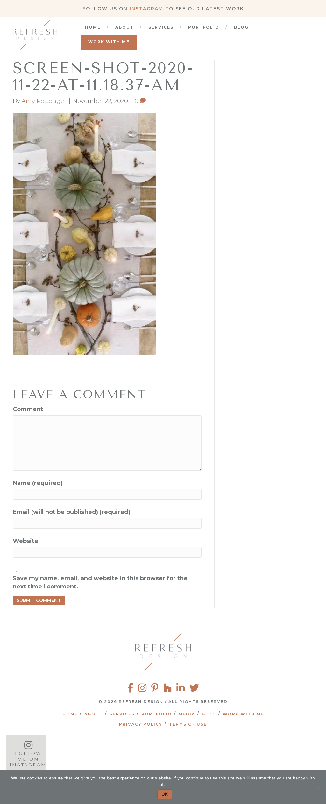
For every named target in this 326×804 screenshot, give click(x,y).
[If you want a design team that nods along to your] (221, 754)
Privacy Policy (140, 724)
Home (93, 27)
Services (161, 27)
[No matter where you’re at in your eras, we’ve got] (79, 754)
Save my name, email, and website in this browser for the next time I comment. (100, 582)
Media (187, 714)
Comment (28, 409)
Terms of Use (188, 724)
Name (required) (38, 483)
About (124, 27)
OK (164, 794)
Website (25, 540)
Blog (241, 27)
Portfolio (203, 27)
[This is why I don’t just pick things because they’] (292, 754)
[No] (318, 787)
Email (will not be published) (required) (71, 512)
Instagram (146, 8)
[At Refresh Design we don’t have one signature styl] (150, 754)
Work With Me (109, 41)
